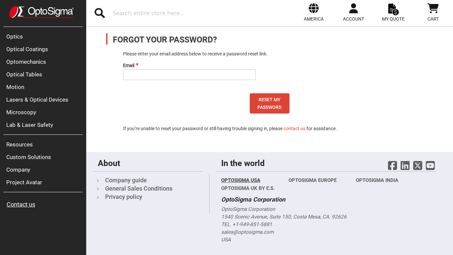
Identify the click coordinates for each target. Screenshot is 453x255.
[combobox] (159, 13)
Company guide (126, 180)
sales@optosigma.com (247, 232)
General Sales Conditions (138, 188)
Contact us (21, 204)
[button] (314, 12)
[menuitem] (44, 36)
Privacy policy (123, 196)
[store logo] (41, 12)
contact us (294, 128)
